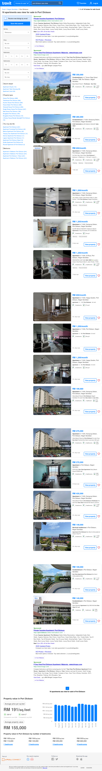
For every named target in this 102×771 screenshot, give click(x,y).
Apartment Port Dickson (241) (11, 127)
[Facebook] (52, 760)
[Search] (60, 3)
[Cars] (32, 760)
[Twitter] (56, 760)
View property (90, 97)
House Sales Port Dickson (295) (12, 105)
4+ (27, 56)
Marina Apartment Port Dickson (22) (13, 131)
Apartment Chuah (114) (9, 87)
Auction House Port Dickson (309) (13, 103)
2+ (17, 56)
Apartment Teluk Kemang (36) (11, 89)
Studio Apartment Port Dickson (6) (13, 142)
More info (45, 768)
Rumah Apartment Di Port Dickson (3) (14, 144)
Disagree (89, 768)
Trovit (3, 9)
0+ (6, 56)
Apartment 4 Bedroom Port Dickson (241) (15, 154)
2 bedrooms (34, 744)
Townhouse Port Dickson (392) (12, 100)
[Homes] (28, 760)
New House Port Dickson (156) (12, 111)
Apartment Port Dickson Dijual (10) (13, 140)
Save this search (17, 23)
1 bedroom (8, 744)
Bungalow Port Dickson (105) (11, 113)
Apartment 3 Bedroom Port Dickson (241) (15, 151)
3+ (22, 56)
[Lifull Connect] (11, 760)
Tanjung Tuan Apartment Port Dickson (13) (15, 133)
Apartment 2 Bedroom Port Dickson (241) (15, 158)
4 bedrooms (82, 744)
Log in (95, 3)
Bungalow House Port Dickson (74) (13, 116)
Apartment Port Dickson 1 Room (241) (14, 156)
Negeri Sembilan (12, 9)
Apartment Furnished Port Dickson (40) (14, 129)
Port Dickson (24, 9)
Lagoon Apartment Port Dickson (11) (13, 138)
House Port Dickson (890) (10, 98)
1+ (11, 56)
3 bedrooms (58, 744)
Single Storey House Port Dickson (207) (14, 109)
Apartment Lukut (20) (9, 91)
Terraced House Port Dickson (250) (13, 107)
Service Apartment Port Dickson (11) (13, 136)
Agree (82, 768)
